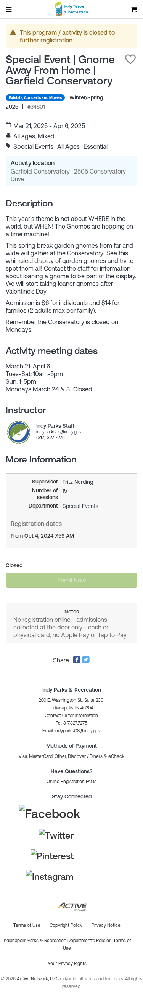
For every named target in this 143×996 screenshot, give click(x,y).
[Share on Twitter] (85, 661)
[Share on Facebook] (76, 661)
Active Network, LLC (37, 978)
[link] (18, 432)
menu (9, 9)
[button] (130, 59)
